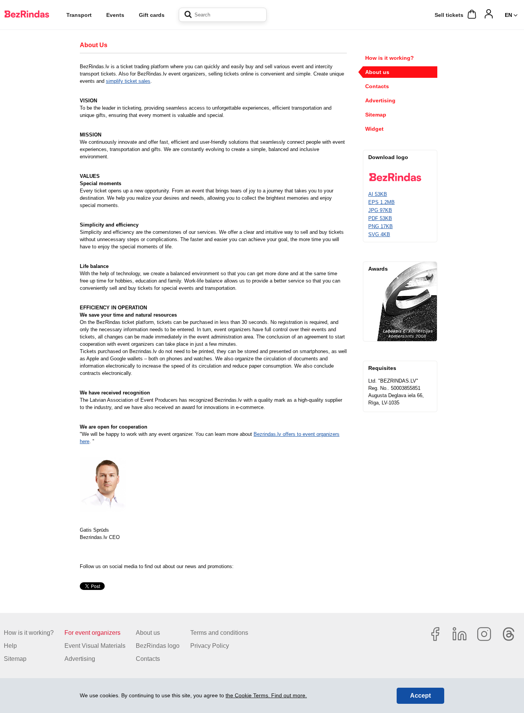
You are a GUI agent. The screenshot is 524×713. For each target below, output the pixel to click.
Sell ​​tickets (449, 15)
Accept (420, 695)
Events (115, 15)
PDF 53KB (380, 218)
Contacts (377, 86)
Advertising (380, 100)
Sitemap (375, 115)
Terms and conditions (219, 632)
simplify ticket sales (128, 81)
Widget (374, 129)
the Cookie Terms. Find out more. (266, 695)
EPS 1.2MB (381, 202)
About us (377, 72)
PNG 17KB (380, 226)
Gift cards (152, 15)
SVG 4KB (379, 234)
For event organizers (92, 632)
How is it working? (389, 58)
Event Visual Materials (94, 645)
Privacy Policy (209, 645)
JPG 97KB (380, 210)
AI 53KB (377, 194)
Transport (79, 15)
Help (10, 645)
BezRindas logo (158, 645)
